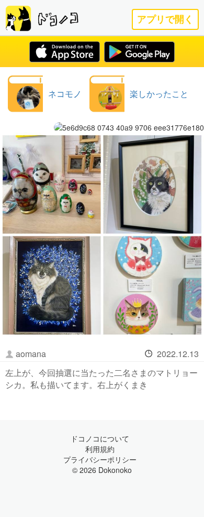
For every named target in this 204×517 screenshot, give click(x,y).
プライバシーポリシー (100, 459)
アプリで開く (165, 19)
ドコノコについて (100, 438)
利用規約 (100, 449)
